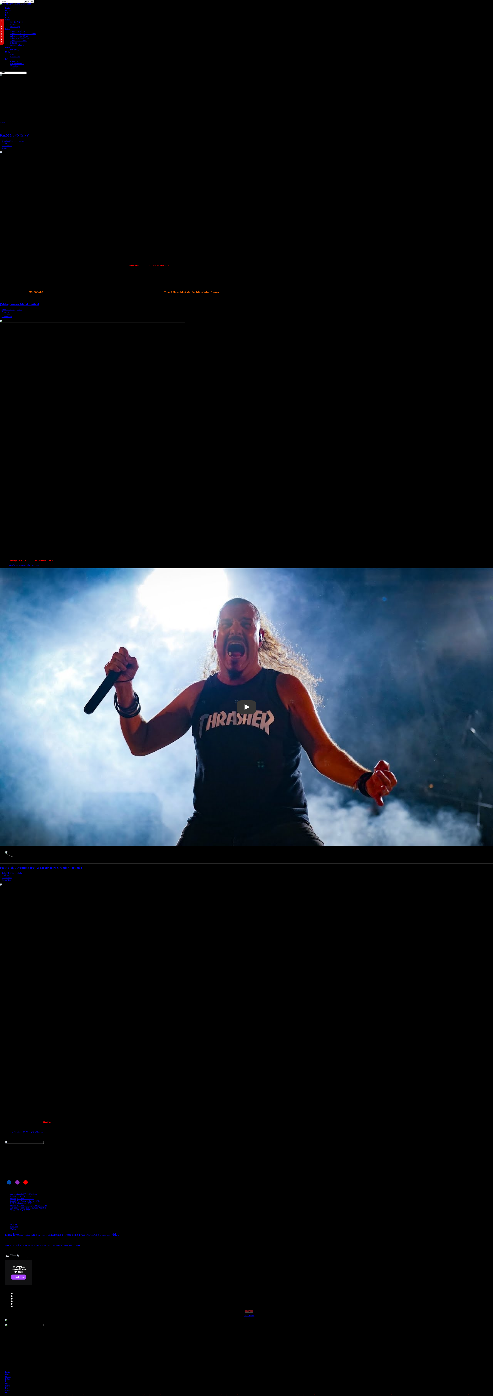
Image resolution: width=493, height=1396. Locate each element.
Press (12, 54)
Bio (6, 13)
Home (2, 122)
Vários (4, 143)
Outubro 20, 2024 (9, 141)
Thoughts (17, 1294)
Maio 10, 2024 (8, 310)
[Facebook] (9, 1182)
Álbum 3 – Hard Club (19, 36)
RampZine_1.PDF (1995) (20, 1196)
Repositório (15, 57)
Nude (15, 1301)
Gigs (9, 880)
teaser (108, 1235)
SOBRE (13, 68)
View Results (249, 1316)
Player (7, 47)
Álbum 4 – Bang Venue (20, 38)
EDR (15, 1299)
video (9, 317)
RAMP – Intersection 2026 (21, 1203)
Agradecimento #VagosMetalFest (23, 1194)
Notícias (5, 312)
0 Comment (7, 145)
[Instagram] (17, 1182)
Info (6, 59)
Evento (4, 148)
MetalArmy (15, 27)
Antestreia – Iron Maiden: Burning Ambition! (28, 1208)
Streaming (14, 50)
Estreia (8, 1234)
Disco (7, 15)
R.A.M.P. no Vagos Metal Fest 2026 (25, 1201)
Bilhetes (13, 43)
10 (31, 1132)
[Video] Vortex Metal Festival (19, 304)
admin (21, 141)
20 (33, 1132)
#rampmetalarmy (17, 45)
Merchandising (70, 1234)
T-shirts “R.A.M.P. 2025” (20, 1210)
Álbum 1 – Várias (17, 31)
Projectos (14, 1227)
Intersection (18, 1296)
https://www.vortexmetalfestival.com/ (24, 565)
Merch (7, 20)
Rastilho (13, 24)
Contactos (14, 61)
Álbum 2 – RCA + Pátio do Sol (23, 33)
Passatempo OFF (17, 64)
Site (99, 1235)
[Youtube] (25, 1182)
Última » (39, 1132)
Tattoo (104, 1235)
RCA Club (91, 1234)
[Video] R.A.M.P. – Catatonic (22, 1198)
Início (7, 8)
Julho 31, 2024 (8, 873)
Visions (16, 1304)
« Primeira (16, 1132)
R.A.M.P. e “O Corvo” (15, 135)
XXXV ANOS (16, 22)
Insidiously (17, 1306)
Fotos (7, 29)
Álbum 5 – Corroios (18, 40)
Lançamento (54, 1234)
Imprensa (42, 1235)
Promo (8, 10)
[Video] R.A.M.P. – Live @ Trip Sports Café (28, 1205)
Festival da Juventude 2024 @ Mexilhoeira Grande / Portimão (41, 867)
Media (7, 52)
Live (7, 17)
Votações (14, 66)
